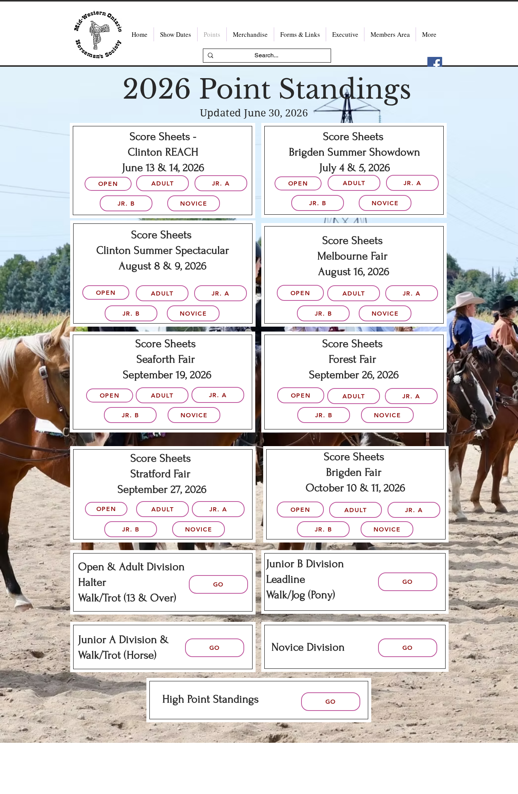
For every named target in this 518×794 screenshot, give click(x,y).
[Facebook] (434, 64)
